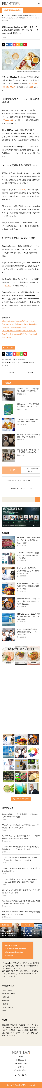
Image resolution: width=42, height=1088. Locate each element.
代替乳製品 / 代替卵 (12, 10)
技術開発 (13, 1025)
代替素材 (5, 1004)
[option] (10, 930)
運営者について (21, 1060)
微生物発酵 (21, 359)
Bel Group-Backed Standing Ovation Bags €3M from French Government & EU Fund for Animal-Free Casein (19, 334)
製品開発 (5, 1025)
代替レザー (11, 1035)
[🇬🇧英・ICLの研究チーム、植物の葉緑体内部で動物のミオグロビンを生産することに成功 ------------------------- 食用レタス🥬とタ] (33, 763)
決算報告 (25, 1027)
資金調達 (31, 362)
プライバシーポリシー (21, 1070)
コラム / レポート (7, 1007)
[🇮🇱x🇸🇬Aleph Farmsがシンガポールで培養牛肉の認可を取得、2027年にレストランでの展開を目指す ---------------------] (33, 788)
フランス (19, 362)
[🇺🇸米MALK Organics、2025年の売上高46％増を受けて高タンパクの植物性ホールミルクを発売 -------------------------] (8, 751)
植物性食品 (5, 997)
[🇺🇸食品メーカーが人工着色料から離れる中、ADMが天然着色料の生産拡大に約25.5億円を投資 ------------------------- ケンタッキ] (33, 751)
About (21, 1056)
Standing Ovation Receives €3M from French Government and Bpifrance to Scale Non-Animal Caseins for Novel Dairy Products (19, 324)
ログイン (22, 488)
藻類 (32, 1033)
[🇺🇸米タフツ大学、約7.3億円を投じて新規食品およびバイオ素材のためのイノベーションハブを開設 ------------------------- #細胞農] (8, 739)
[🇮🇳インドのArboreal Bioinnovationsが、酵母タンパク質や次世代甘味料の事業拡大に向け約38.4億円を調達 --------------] (8, 775)
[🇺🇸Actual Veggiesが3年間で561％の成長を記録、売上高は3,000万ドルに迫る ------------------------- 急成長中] (21, 739)
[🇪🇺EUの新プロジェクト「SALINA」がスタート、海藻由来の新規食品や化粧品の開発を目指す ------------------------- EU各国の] (21, 788)
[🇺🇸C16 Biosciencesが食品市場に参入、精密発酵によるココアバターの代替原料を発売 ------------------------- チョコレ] (33, 775)
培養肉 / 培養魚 (7, 990)
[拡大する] (37, 52)
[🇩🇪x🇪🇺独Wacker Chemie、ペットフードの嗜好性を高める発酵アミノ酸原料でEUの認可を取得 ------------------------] (33, 739)
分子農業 (5, 1033)
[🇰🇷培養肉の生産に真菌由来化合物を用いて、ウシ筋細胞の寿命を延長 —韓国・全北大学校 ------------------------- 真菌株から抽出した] (8, 763)
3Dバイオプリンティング (19, 1033)
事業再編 (17, 1027)
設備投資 (9, 1027)
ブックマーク (9, 347)
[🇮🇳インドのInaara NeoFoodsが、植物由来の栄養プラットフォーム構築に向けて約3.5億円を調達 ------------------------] (21, 751)
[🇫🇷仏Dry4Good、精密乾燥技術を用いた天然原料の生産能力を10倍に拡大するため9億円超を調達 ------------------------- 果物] (8, 788)
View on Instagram (22, 799)
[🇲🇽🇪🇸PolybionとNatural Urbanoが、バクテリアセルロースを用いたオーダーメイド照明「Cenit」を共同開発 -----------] (21, 763)
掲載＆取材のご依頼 (21, 1063)
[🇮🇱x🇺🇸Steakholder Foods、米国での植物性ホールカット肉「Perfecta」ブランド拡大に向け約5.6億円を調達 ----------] (21, 775)
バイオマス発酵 (22, 1030)
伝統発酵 (12, 1030)
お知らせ (21, 1067)
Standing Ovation (10, 362)
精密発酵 (25, 362)
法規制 (32, 1027)
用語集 (4, 1010)
